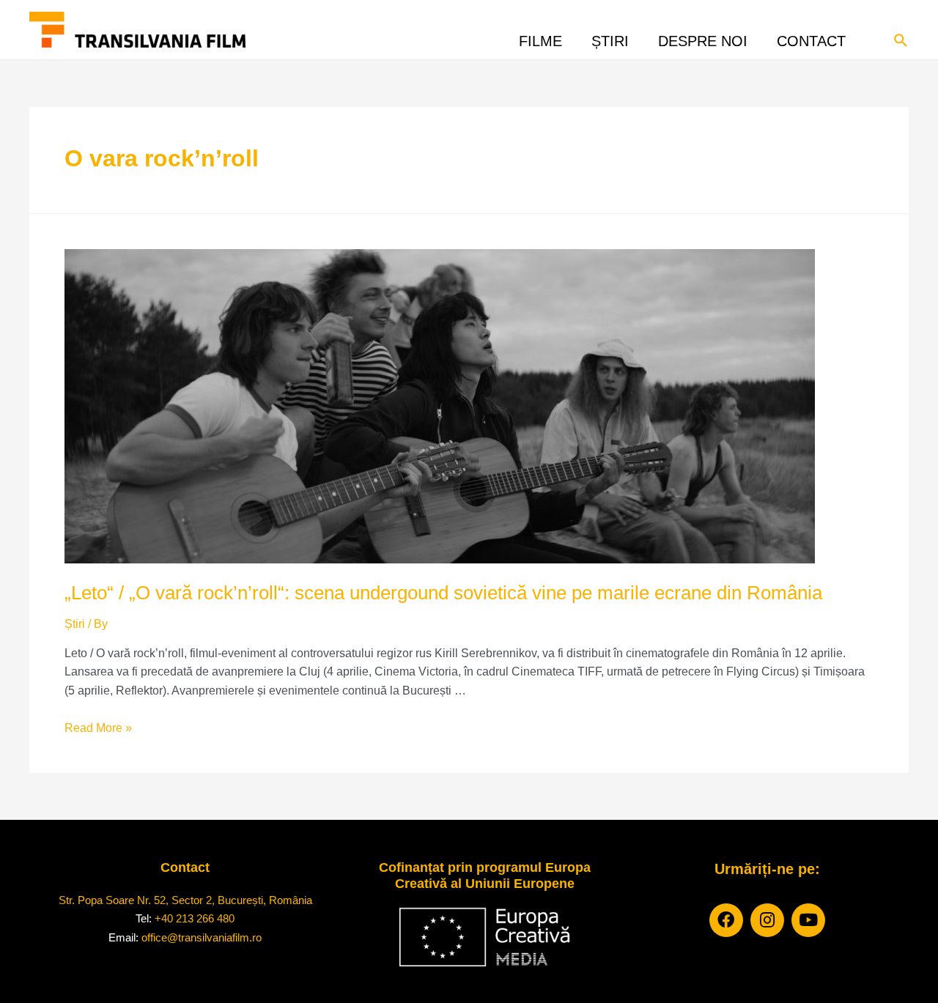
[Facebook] (726, 920)
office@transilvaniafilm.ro (201, 937)
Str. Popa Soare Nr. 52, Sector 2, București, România (185, 900)
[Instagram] (767, 920)
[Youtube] (808, 920)
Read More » (98, 728)
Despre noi (702, 37)
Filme (540, 37)
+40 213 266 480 (194, 918)
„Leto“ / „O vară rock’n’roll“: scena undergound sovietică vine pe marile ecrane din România (443, 593)
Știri (610, 37)
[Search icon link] (901, 39)
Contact (811, 37)
